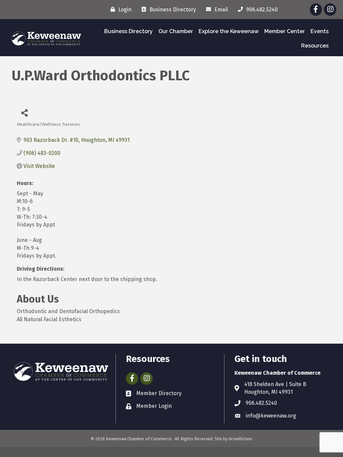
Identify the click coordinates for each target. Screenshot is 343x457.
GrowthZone (240, 438)
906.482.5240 (261, 403)
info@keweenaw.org (271, 416)
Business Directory (128, 31)
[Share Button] (24, 112)
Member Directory (159, 393)
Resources (315, 45)
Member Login (154, 406)
